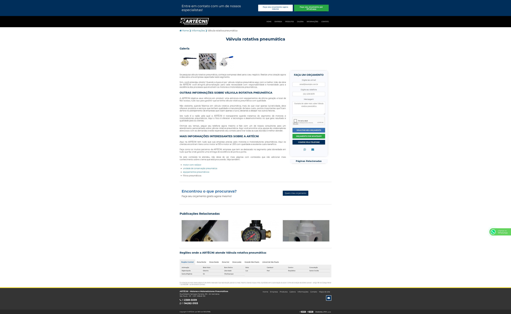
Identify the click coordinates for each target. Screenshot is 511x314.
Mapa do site (324, 292)
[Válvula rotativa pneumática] (189, 61)
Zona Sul (225, 262)
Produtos (289, 22)
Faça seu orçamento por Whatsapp (311, 8)
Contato (325, 22)
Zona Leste (236, 262)
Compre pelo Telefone (309, 142)
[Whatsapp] (305, 149)
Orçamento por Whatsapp (309, 136)
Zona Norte (201, 262)
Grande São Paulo (252, 262)
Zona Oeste (214, 262)
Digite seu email (309, 80)
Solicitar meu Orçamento (309, 130)
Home (269, 22)
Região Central (187, 262)
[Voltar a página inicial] (194, 21)
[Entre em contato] (312, 149)
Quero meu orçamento (295, 193)
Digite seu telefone (309, 90)
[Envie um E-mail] (328, 298)
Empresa (278, 22)
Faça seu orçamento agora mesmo (275, 8)
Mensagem (309, 99)
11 (189, 300)
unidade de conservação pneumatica (200, 168)
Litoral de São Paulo (270, 262)
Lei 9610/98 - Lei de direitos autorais (193, 284)
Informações (312, 22)
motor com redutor (192, 165)
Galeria (300, 22)
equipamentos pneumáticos (196, 172)
